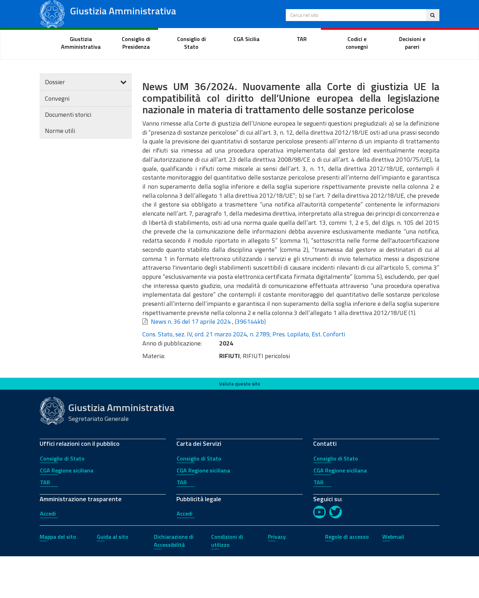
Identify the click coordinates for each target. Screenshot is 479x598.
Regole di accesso (347, 536)
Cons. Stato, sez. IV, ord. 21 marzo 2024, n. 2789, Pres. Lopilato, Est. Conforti (243, 334)
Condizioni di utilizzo (227, 540)
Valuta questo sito (239, 383)
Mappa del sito (58, 536)
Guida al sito (112, 536)
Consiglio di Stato (62, 458)
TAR (45, 482)
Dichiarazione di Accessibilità (174, 540)
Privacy (277, 536)
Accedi (48, 513)
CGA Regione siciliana (66, 470)
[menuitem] (81, 43)
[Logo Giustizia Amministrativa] (52, 13)
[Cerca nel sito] (432, 15)
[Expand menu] (123, 82)
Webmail (393, 536)
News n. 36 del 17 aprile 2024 (190, 321)
